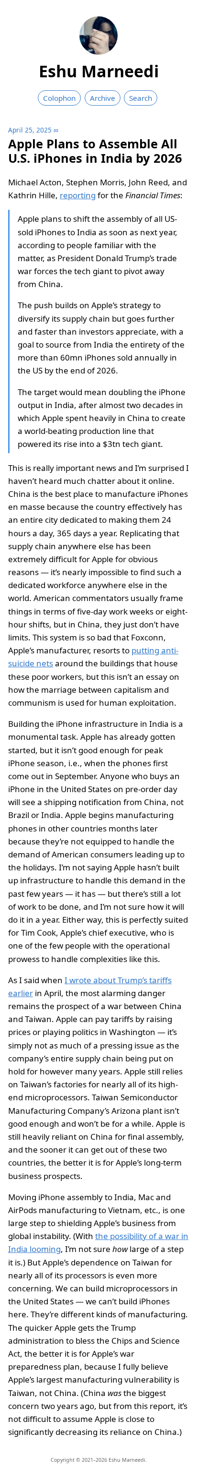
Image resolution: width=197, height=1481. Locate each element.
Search (140, 98)
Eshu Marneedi (99, 71)
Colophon (59, 98)
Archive (102, 98)
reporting (78, 195)
